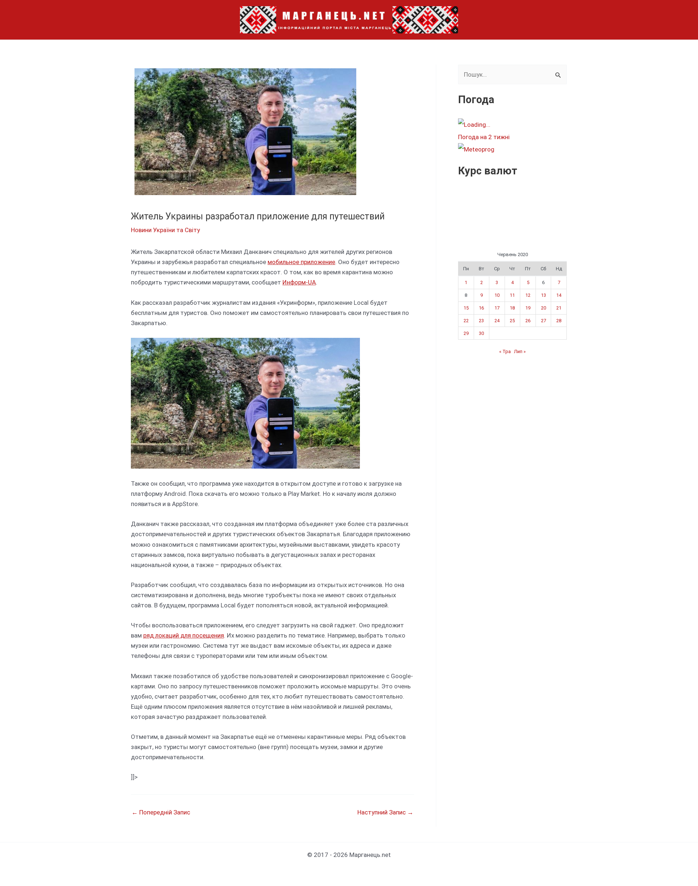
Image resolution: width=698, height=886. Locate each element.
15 (466, 308)
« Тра (505, 351)
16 (481, 308)
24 (497, 320)
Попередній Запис (161, 812)
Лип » (520, 351)
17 (497, 308)
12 (527, 295)
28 (558, 320)
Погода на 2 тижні (484, 137)
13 (543, 295)
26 (527, 320)
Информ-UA (299, 282)
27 (543, 320)
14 (558, 295)
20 (543, 308)
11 (512, 295)
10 (497, 295)
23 (481, 320)
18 (512, 308)
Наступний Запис (385, 812)
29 (466, 333)
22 (466, 320)
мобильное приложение (301, 262)
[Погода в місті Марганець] (512, 124)
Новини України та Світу (165, 230)
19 (527, 308)
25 (512, 320)
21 (558, 308)
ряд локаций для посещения (183, 635)
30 (481, 333)
